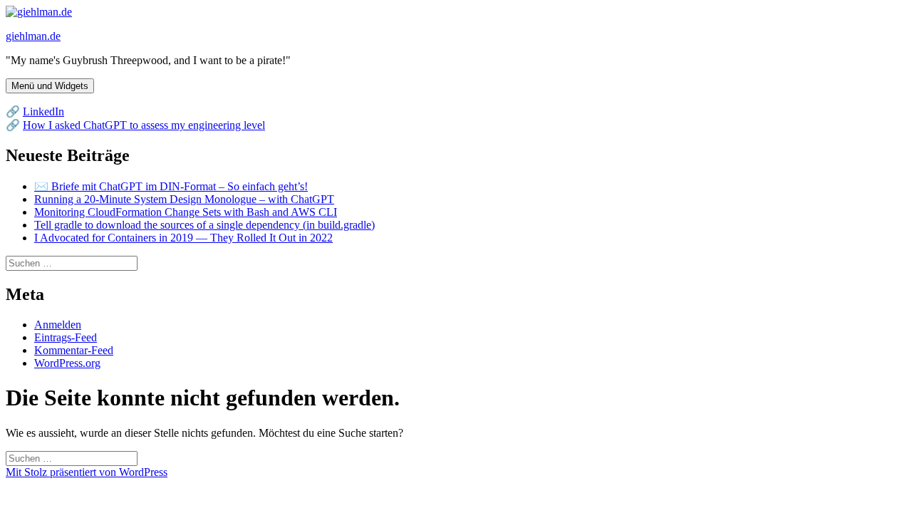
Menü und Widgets (49, 86)
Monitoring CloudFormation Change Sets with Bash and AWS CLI (185, 212)
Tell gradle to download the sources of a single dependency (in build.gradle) (204, 225)
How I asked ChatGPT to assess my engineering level (144, 125)
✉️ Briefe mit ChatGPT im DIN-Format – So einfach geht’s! (171, 186)
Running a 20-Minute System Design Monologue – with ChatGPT (184, 199)
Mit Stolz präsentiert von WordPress (86, 472)
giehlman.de (33, 36)
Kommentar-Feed (73, 350)
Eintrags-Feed (65, 337)
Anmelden (57, 324)
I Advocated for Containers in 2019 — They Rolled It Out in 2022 (183, 238)
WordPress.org (67, 363)
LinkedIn (43, 111)
